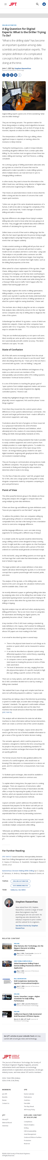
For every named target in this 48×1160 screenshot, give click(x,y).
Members (6, 1090)
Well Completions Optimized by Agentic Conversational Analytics (26, 982)
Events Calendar (29, 1094)
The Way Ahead (29, 1106)
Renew (4, 1100)
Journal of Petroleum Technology (13, 70)
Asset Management (30, 1134)
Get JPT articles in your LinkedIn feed (19, 1036)
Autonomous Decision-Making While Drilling (18, 871)
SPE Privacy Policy (29, 1110)
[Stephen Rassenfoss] (8, 902)
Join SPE (4, 1094)
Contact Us (5, 1103)
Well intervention (20, 978)
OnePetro (27, 1100)
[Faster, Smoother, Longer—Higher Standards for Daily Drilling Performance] (7, 996)
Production (27, 1140)
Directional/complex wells (23, 961)
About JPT (5, 1119)
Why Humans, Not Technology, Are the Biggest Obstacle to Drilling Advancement (28, 948)
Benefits (4, 1097)
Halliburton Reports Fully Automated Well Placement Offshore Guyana (28, 1015)
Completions (28, 1122)
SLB (19, 890)
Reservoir (27, 1144)
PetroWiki (27, 1103)
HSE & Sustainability (30, 1131)
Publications (28, 1097)
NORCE (23, 890)
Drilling (16, 943)
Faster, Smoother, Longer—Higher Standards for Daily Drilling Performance (27, 998)
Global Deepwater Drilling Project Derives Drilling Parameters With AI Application (27, 965)
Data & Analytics (29, 1125)
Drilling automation (9, 25)
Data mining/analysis (20, 885)
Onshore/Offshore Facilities (32, 1137)
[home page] (13, 4)
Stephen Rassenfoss (27, 901)
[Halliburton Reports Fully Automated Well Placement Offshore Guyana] (7, 1014)
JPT (3, 1115)
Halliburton (14, 890)
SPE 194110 (7, 712)
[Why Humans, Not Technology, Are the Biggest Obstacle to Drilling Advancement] (7, 946)
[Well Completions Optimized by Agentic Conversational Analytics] (7, 981)
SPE (25, 1090)
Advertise (5, 1126)
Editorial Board (7, 1123)
